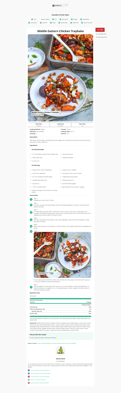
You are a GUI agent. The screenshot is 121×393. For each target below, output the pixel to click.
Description (65, 19)
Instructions (34, 22)
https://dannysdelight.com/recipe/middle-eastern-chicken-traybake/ (57, 343)
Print (99, 29)
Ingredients (86, 19)
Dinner (69, 129)
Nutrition (44, 22)
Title (35, 19)
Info (56, 19)
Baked (43, 129)
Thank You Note (88, 22)
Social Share (64, 22)
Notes (54, 22)
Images (75, 19)
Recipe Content (45, 19)
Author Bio (75, 22)
